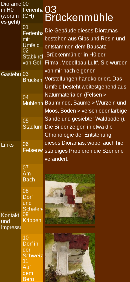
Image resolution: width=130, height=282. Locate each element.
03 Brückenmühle (33, 77)
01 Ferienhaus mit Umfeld (33, 35)
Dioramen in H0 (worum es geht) (11, 13)
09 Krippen (32, 217)
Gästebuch (11, 74)
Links (7, 145)
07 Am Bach (29, 173)
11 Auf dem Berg (28, 269)
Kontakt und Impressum (11, 221)
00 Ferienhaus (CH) (33, 10)
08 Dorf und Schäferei (33, 199)
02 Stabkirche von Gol (33, 56)
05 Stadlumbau (33, 124)
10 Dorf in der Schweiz (33, 246)
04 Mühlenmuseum (33, 100)
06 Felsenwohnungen (33, 147)
